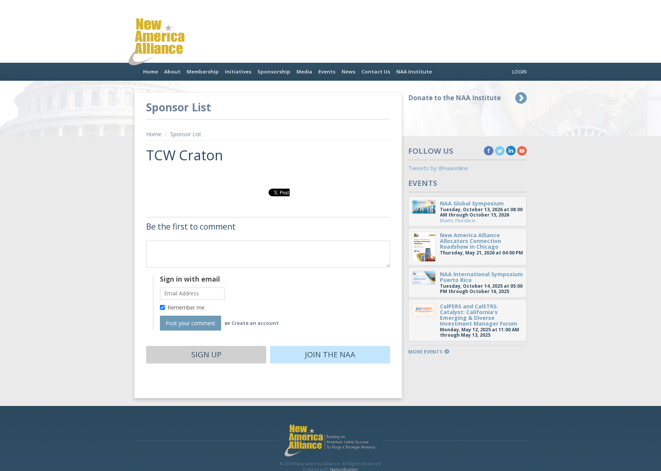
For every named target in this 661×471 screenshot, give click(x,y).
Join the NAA (330, 354)
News (348, 71)
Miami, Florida (455, 220)
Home (150, 71)
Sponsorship (273, 71)
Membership (203, 71)
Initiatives (238, 71)
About (172, 71)
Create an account (255, 322)
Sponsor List (185, 134)
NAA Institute (414, 71)
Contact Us (375, 71)
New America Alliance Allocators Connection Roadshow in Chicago (470, 240)
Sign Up (206, 354)
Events (326, 71)
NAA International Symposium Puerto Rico (481, 277)
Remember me (186, 307)
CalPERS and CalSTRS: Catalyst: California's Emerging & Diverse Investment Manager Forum (478, 315)
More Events (425, 351)
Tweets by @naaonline (438, 168)
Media (304, 71)
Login (519, 71)
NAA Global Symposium (472, 203)
